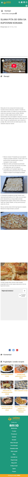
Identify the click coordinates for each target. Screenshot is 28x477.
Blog (14, 454)
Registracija (14, 460)
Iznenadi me (14, 457)
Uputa (14, 468)
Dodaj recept (14, 465)
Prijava (14, 471)
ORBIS (18, 475)
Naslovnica (14, 428)
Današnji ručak (14, 448)
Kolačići (14, 437)
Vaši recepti (14, 451)
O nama (14, 431)
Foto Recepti (14, 445)
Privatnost (14, 434)
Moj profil (14, 463)
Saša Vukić (4, 27)
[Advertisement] (14, 42)
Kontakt (14, 439)
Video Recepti (14, 442)
